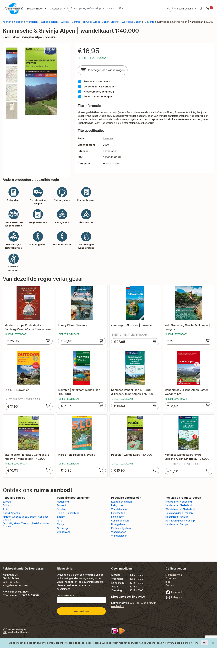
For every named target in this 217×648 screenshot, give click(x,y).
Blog (168, 581)
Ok (204, 642)
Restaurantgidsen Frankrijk (180, 520)
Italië (59, 520)
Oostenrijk (62, 528)
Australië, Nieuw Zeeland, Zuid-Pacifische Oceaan (26, 525)
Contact (169, 585)
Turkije (61, 524)
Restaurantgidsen (121, 528)
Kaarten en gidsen (13, 21)
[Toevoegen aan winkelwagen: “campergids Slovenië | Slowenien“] (155, 341)
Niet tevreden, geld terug (99, 91)
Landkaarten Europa (176, 524)
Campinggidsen (120, 520)
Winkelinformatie (183, 8)
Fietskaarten (118, 512)
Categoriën (56, 8)
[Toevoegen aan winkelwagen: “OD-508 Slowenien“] (48, 406)
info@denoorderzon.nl (15, 585)
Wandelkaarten (49, 21)
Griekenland (64, 531)
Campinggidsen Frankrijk (179, 512)
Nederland (63, 501)
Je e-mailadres (65, 595)
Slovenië (149, 21)
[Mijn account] (201, 8)
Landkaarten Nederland (178, 505)
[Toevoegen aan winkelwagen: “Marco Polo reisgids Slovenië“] (101, 470)
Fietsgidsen (117, 516)
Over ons (170, 578)
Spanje (61, 516)
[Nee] (212, 643)
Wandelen (32, 21)
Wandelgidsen (119, 535)
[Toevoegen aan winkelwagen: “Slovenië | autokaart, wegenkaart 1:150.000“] (101, 405)
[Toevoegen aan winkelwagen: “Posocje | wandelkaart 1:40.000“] (155, 470)
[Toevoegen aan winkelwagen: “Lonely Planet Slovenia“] (101, 341)
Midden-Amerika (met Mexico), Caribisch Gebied (25, 518)
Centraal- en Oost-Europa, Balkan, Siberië (95, 21)
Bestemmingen (35, 8)
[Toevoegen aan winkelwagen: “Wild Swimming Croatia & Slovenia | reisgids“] (208, 341)
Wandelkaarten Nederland (180, 509)
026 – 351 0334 (11, 581)
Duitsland (62, 509)
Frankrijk (61, 505)
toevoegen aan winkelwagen (106, 70)
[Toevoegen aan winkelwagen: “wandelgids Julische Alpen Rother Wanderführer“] (208, 405)
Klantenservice (173, 574)
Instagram (176, 597)
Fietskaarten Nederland (178, 501)
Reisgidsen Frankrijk (176, 516)
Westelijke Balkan (131, 21)
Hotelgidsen (118, 524)
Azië (5, 509)
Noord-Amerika (11, 512)
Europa (65, 21)
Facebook (177, 592)
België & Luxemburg (68, 512)
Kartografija (109, 151)
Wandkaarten (118, 531)
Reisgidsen (117, 505)
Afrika (6, 505)
